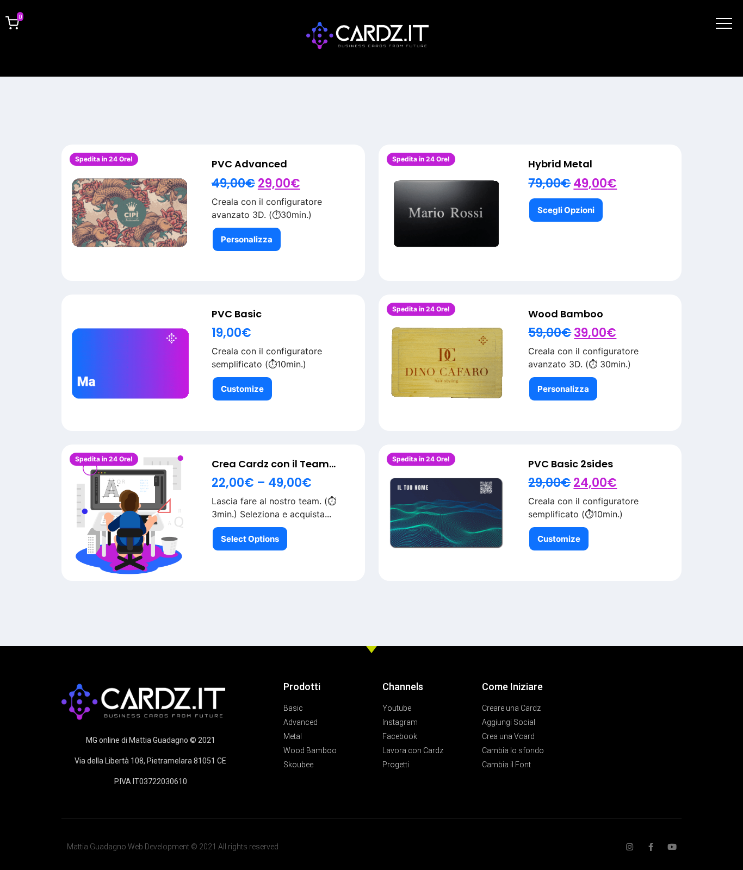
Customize (242, 389)
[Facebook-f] (651, 847)
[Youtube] (672, 847)
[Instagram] (630, 847)
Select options (250, 539)
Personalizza (247, 239)
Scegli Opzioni (566, 210)
